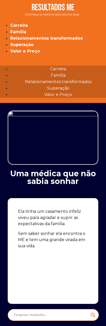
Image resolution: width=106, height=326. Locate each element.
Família (18, 31)
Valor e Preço (25, 51)
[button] (53, 57)
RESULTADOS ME (53, 9)
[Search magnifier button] (92, 315)
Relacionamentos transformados (46, 38)
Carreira (19, 25)
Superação (22, 44)
